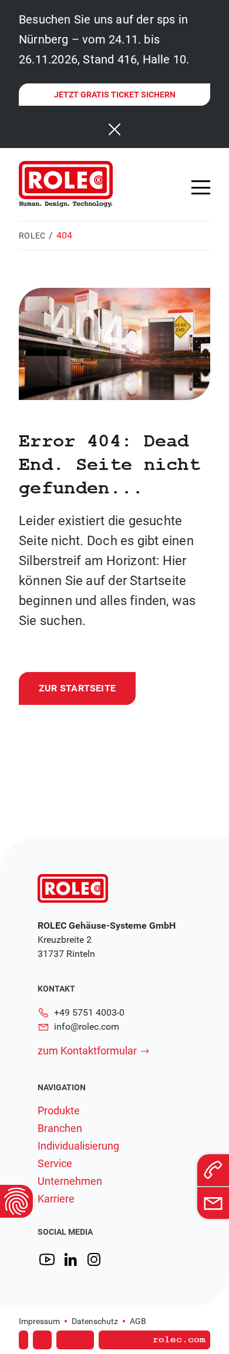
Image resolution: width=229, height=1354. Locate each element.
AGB (138, 1321)
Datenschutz (95, 1321)
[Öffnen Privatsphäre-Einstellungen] (16, 1201)
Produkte (59, 1111)
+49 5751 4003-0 (89, 1012)
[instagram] (94, 1259)
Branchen (60, 1128)
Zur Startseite (77, 688)
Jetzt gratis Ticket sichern (115, 94)
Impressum (39, 1321)
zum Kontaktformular (87, 1050)
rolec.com (179, 1340)
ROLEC (32, 235)
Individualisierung (78, 1146)
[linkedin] (70, 1259)
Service (55, 1163)
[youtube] (47, 1259)
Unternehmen (70, 1181)
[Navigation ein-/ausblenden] (200, 187)
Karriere (56, 1199)
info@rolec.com (86, 1026)
